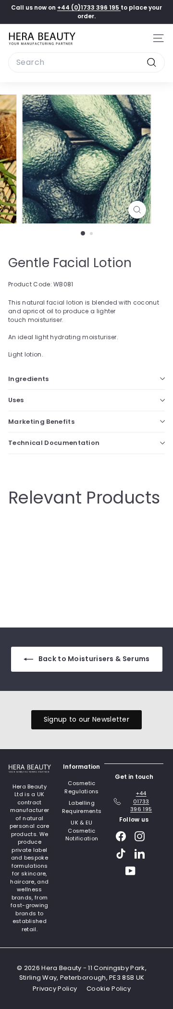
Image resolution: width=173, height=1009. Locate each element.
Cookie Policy (108, 988)
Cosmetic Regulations (81, 787)
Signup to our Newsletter (86, 719)
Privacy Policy (55, 988)
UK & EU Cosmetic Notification (82, 830)
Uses (16, 400)
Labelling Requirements (82, 807)
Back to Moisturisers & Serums (93, 659)
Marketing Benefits (41, 421)
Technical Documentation (53, 442)
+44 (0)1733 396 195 (89, 7)
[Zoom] (137, 210)
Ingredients (28, 378)
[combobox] (86, 62)
